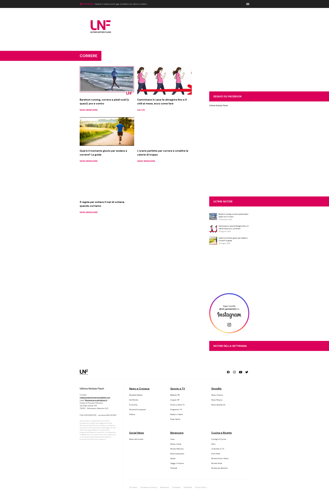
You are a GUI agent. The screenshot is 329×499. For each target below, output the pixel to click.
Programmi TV (176, 409)
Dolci (213, 444)
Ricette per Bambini (219, 468)
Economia (133, 405)
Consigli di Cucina (218, 439)
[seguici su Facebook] (228, 372)
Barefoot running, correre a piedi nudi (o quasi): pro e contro (233, 215)
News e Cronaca (139, 388)
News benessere (89, 110)
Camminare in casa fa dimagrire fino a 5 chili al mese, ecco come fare (234, 227)
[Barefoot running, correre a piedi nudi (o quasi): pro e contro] (107, 80)
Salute (141, 110)
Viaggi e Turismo (177, 463)
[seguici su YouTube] (240, 372)
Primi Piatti (215, 454)
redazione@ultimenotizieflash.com (95, 397)
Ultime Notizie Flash (218, 105)
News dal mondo (136, 439)
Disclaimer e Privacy (148, 487)
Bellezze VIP (175, 395)
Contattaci (176, 487)
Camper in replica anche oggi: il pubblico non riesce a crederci (121, 4)
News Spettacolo (218, 405)
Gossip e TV (177, 388)
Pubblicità (188, 487)
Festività (173, 468)
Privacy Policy (201, 487)
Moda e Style (175, 444)
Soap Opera (175, 419)
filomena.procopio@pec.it (96, 400)
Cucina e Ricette (221, 432)
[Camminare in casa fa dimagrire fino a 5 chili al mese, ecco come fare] (164, 80)
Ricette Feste (216, 463)
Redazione (164, 487)
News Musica (216, 400)
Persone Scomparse (137, 409)
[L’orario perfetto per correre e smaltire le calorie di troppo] (164, 131)
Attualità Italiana (135, 395)
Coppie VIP (174, 400)
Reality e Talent (176, 414)
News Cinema (217, 395)
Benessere (177, 432)
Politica (132, 414)
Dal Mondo (133, 400)
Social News (136, 432)
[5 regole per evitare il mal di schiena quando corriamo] (107, 182)
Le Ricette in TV (217, 449)
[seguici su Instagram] (234, 372)
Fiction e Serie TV (177, 405)
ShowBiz (216, 388)
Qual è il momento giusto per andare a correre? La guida (233, 239)
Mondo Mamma (177, 449)
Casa (172, 439)
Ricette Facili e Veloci (220, 458)
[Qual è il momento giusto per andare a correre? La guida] (107, 131)
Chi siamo (133, 487)
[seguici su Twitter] (246, 372)
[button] (247, 4)
